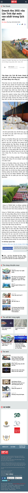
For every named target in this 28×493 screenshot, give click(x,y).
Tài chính (9, 486)
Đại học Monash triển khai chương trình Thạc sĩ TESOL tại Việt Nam (20, 346)
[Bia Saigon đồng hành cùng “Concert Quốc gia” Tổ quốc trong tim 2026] (6, 357)
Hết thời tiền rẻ (16, 301)
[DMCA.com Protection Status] (6, 480)
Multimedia (12, 489)
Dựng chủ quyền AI (17, 388)
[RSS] (22, 24)
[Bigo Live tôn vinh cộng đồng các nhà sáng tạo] (6, 370)
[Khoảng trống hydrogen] (6, 394)
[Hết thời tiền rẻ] (6, 301)
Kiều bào (18, 488)
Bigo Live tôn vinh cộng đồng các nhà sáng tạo (18, 370)
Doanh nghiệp (4, 489)
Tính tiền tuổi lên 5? (17, 295)
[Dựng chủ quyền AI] (6, 388)
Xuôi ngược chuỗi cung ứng (6, 328)
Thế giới (13, 488)
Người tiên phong (19, 485)
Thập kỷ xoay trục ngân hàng (7, 344)
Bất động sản (16, 486)
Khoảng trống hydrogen (18, 394)
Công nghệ (11, 485)
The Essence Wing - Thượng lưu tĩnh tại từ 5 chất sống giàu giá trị (18, 383)
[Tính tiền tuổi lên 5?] (6, 295)
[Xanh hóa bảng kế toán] (20, 323)
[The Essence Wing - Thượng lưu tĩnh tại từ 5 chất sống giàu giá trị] (6, 381)
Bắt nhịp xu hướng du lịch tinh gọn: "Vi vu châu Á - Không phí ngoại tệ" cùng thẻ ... (18, 279)
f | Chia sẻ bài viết (8, 248)
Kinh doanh (4, 485)
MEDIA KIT (5, 446)
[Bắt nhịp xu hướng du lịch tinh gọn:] (6, 277)
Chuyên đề (3, 486)
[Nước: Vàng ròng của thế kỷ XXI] (6, 364)
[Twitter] (20, 24)
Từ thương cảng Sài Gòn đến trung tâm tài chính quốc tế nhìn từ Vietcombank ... (18, 309)
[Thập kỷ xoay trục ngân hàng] (6, 271)
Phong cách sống (5, 488)
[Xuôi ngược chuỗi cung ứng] (7, 323)
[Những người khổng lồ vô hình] (6, 285)
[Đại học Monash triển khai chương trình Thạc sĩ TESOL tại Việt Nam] (20, 338)
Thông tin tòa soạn (22, 446)
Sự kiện (6, 407)
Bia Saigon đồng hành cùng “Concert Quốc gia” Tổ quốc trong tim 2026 (18, 358)
